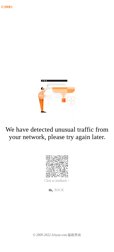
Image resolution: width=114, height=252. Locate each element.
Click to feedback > (57, 181)
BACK (59, 190)
